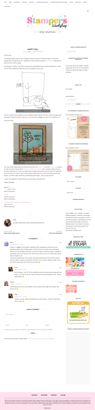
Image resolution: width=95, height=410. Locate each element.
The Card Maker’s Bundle (42, 2)
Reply (60, 242)
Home (5, 2)
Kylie (29, 51)
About (10, 2)
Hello (8, 187)
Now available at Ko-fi (72, 148)
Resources (24, 2)
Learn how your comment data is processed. (41, 338)
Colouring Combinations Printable (59, 2)
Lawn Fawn (53, 167)
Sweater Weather (36, 169)
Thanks (6, 194)
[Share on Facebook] (32, 214)
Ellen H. (12, 282)
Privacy (71, 2)
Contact (85, 2)
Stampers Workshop (78, 199)
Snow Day (41, 167)
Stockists (31, 2)
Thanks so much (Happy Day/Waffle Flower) (17, 202)
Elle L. (11, 242)
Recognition (17, 2)
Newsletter (78, 2)
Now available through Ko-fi (74, 115)
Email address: (70, 96)
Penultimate (49, 61)
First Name (69, 89)
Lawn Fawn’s (27, 169)
